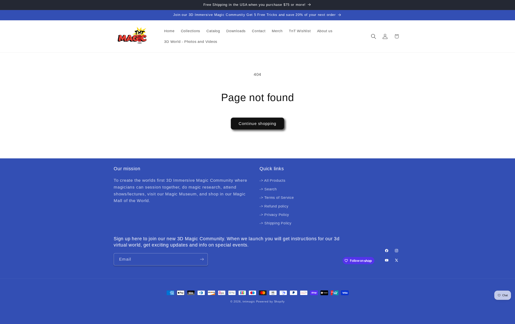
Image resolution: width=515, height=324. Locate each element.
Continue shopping (257, 123)
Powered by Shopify (270, 301)
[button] (373, 36)
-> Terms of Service (277, 198)
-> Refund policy (274, 206)
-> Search (268, 189)
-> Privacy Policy (274, 215)
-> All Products (272, 181)
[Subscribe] (202, 259)
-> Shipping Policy (275, 223)
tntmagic (249, 301)
